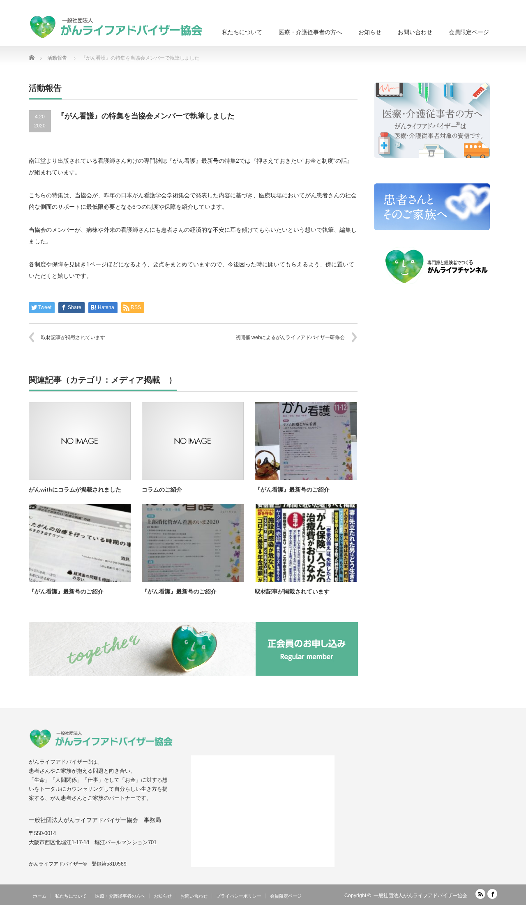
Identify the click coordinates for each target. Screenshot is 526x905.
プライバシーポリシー (238, 895)
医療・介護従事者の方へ (310, 32)
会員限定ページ (469, 32)
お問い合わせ (415, 32)
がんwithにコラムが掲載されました (75, 489)
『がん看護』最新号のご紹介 (292, 489)
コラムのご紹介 (162, 489)
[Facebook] (492, 894)
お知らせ (369, 32)
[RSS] (480, 894)
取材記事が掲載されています (73, 337)
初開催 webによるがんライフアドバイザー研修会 (290, 337)
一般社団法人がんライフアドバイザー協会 (420, 895)
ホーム (39, 895)
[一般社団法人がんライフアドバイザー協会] (115, 27)
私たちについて (242, 32)
